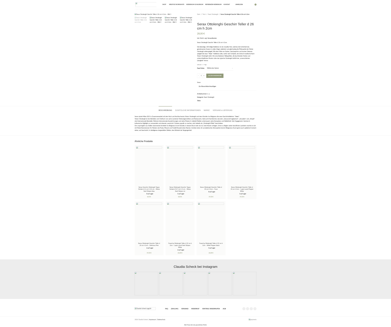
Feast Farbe (200, 68)
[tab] (165, 109)
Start (198, 14)
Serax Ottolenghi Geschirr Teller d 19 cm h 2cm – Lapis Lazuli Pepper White (242, 189)
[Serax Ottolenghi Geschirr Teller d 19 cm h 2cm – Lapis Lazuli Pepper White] (242, 166)
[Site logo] (146, 4)
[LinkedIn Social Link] (209, 100)
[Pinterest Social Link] (207, 100)
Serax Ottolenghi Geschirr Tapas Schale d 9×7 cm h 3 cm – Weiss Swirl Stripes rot (180, 189)
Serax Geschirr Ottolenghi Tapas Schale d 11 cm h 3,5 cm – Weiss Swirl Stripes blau (149, 189)
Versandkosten (212, 38)
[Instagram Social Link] (247, 308)
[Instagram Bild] (146, 283)
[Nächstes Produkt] (203, 19)
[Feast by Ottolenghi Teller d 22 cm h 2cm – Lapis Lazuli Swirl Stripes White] (180, 222)
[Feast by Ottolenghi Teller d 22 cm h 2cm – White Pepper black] (211, 222)
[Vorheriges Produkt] (198, 19)
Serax (199, 82)
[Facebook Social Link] (202, 100)
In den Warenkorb (214, 75)
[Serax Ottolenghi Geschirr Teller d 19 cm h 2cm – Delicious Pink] (149, 222)
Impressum (152, 319)
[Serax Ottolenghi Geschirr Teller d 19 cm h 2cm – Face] (211, 166)
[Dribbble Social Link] (254, 308)
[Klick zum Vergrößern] (138, 11)
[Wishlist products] (249, 5)
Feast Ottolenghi (213, 14)
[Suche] (245, 5)
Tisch (204, 14)
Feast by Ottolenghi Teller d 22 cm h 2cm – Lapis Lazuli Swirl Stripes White (180, 245)
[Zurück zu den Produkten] (201, 19)
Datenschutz (161, 319)
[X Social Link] (204, 100)
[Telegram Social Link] (212, 100)
